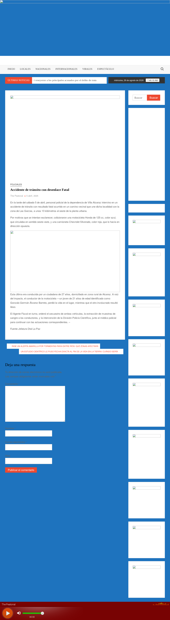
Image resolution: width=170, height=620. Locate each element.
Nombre (10, 428)
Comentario (12, 383)
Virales (87, 69)
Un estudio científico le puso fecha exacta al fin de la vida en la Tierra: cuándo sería (69, 351)
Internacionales (66, 69)
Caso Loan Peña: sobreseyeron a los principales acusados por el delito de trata (55, 80)
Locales (25, 69)
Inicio (11, 69)
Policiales (16, 184)
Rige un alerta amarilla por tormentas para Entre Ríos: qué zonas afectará (55, 346)
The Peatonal (16, 195)
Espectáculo (105, 69)
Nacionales (43, 69)
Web (7, 455)
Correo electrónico (16, 442)
